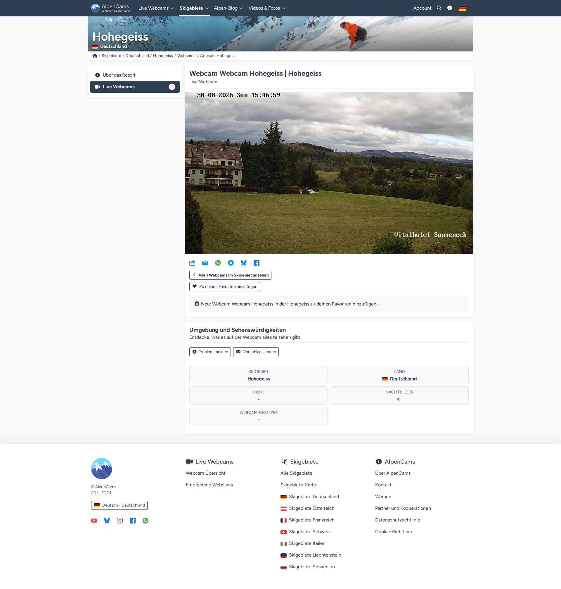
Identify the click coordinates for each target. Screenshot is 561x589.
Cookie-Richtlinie (393, 531)
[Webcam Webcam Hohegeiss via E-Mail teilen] (205, 262)
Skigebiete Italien (307, 543)
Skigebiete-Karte (298, 485)
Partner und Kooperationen (403, 508)
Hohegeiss (163, 55)
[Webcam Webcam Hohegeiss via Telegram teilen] (231, 262)
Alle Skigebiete (296, 473)
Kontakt (383, 485)
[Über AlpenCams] (449, 8)
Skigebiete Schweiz (310, 531)
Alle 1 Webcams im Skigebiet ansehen (233, 275)
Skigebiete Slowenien (312, 566)
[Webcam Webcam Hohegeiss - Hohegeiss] (329, 173)
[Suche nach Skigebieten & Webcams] (439, 8)
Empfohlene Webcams (209, 485)
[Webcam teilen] (192, 262)
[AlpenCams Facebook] (133, 520)
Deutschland (137, 55)
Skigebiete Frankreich (312, 520)
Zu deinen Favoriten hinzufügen (227, 286)
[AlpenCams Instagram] (120, 520)
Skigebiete (111, 55)
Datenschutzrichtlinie (397, 520)
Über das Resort (119, 75)
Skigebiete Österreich (312, 508)
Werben (383, 496)
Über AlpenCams (393, 473)
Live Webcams (138, 86)
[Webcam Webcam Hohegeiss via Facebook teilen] (256, 262)
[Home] (95, 55)
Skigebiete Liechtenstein (315, 555)
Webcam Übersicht (206, 473)
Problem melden (213, 351)
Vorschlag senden (259, 351)
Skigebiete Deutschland (314, 496)
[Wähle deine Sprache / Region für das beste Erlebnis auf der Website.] (462, 8)
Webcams (186, 55)
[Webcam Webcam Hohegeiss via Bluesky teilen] (244, 262)
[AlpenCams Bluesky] (107, 520)
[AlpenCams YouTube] (94, 520)
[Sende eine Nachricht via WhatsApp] (145, 520)
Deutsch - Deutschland (123, 505)
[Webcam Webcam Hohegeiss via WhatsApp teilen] (218, 262)
